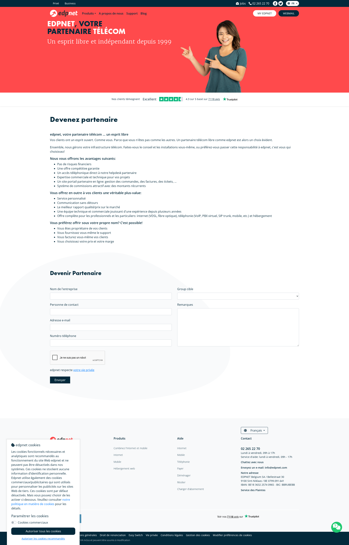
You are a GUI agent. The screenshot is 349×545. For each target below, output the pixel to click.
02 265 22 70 (251, 448)
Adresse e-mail (60, 320)
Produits (88, 13)
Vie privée (152, 535)
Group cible (185, 289)
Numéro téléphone (63, 336)
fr (293, 3)
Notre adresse (249, 473)
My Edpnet (265, 13)
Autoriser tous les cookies (43, 531)
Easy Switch (136, 535)
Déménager (183, 475)
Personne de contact (64, 305)
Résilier (181, 482)
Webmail (288, 13)
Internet (181, 448)
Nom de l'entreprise (63, 289)
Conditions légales (172, 535)
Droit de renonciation (113, 535)
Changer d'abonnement (190, 489)
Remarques (185, 305)
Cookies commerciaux (33, 522)
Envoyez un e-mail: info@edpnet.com (264, 467)
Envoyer (60, 380)
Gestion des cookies (198, 535)
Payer (180, 468)
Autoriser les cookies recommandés (43, 538)
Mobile (181, 455)
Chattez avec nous (252, 462)
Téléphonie (183, 461)
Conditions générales (84, 535)
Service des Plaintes (253, 490)
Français (256, 430)
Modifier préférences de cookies (232, 535)
